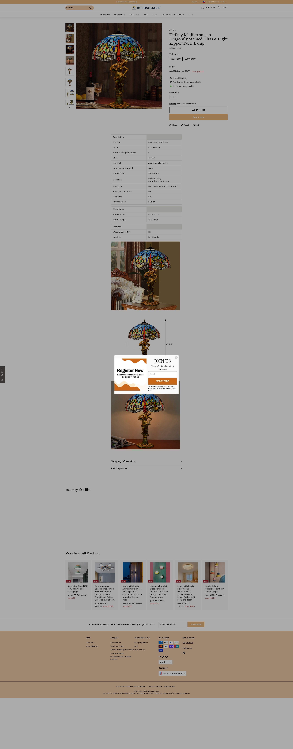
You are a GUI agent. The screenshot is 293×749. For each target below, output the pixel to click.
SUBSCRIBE (162, 381)
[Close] (176, 357)
